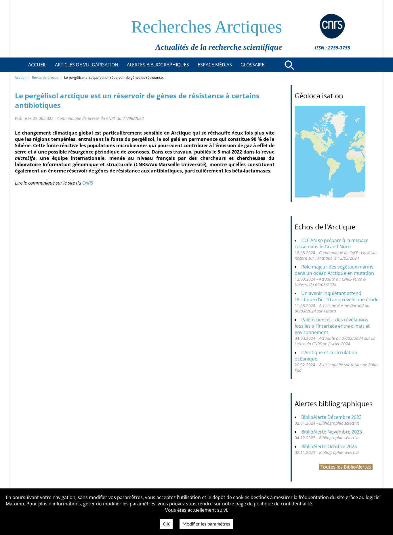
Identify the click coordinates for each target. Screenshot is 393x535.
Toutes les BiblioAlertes (345, 467)
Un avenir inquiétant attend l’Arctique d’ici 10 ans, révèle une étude (337, 296)
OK (166, 524)
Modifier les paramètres (206, 524)
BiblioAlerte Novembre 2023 (331, 432)
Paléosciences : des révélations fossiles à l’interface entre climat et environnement (332, 326)
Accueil (20, 77)
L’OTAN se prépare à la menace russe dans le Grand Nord (332, 243)
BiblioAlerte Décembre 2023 (331, 417)
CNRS (87, 183)
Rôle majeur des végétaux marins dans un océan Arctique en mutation (334, 270)
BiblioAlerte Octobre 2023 (329, 446)
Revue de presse (45, 77)
